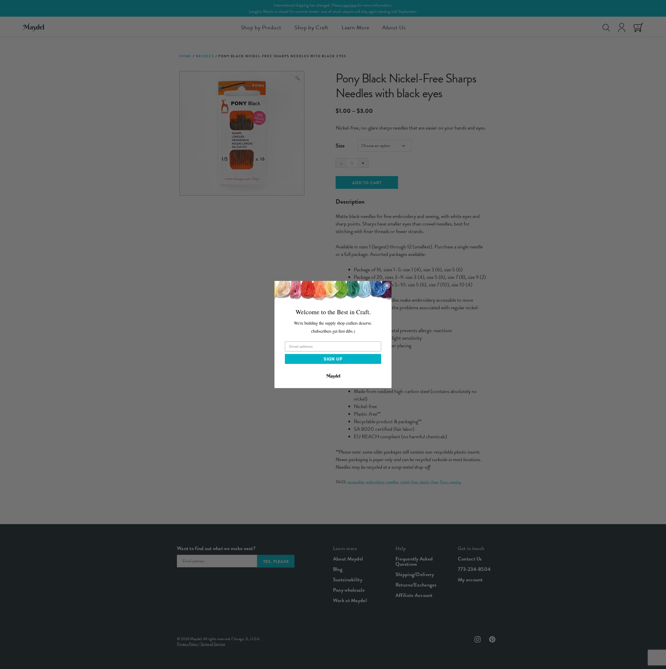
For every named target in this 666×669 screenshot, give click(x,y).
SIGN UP (333, 359)
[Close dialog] (386, 285)
